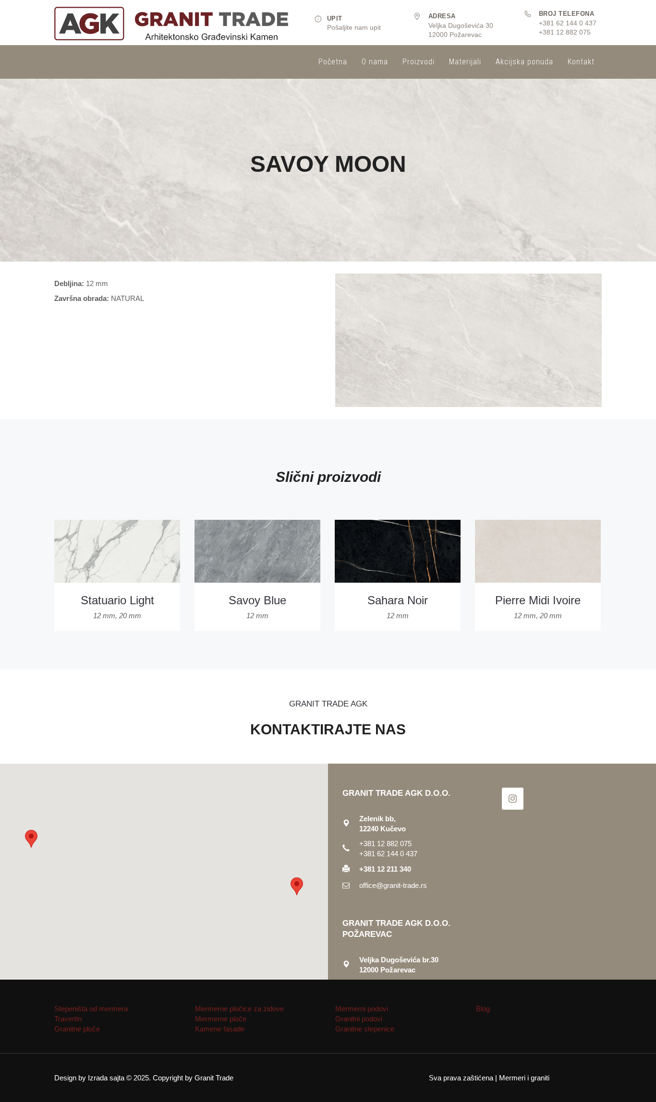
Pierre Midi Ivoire (538, 600)
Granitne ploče (77, 1029)
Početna (332, 61)
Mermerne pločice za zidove (239, 1009)
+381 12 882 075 (565, 32)
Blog (483, 1009)
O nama (375, 61)
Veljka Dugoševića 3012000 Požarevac (460, 25)
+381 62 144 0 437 (567, 23)
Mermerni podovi (361, 1009)
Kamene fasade (219, 1029)
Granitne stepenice (364, 1029)
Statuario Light (117, 600)
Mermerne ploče (220, 1019)
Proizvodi (418, 61)
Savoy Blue (257, 600)
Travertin (68, 1019)
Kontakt (581, 61)
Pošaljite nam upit (354, 27)
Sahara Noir (397, 600)
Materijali (465, 61)
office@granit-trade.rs (393, 885)
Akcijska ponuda (524, 61)
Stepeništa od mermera (91, 1009)
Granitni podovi (358, 1019)
